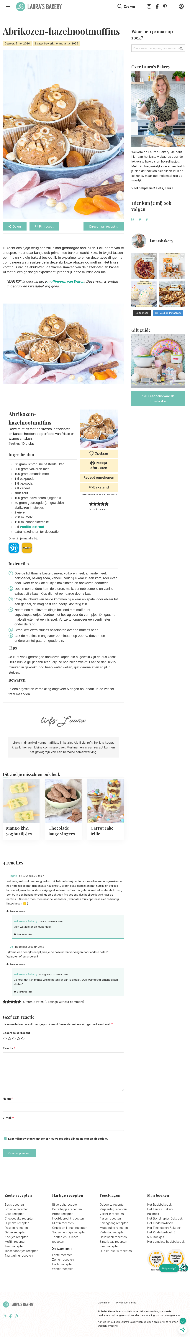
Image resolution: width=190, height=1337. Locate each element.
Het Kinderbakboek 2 (161, 1232)
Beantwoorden (17, 911)
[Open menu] (8, 6)
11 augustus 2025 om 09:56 (29, 946)
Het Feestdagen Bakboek (164, 1228)
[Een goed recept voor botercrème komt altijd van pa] (144, 294)
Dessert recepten (16, 1228)
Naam (8, 1098)
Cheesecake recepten (19, 1218)
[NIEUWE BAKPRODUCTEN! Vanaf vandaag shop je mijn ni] (172, 266)
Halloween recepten (113, 1237)
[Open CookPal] (184, 1268)
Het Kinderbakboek (160, 1223)
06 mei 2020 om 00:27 (31, 876)
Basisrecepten (14, 1204)
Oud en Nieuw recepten (116, 1251)
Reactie (9, 1048)
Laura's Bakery (39, 6)
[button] (91, 504)
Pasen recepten (110, 1218)
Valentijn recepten (112, 1214)
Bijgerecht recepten (65, 1204)
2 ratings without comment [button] (64, 1002)
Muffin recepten (15, 1241)
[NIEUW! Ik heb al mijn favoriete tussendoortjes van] (172, 294)
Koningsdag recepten (114, 1223)
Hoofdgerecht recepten (68, 1218)
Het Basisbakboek (159, 1204)
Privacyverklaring (126, 1302)
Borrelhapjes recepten (67, 1209)
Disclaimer (104, 1302)
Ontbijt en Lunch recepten (69, 1228)
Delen (17, 226)
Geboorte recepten (112, 1204)
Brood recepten (62, 1214)
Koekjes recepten (16, 1237)
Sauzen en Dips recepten (69, 1232)
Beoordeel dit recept (16, 1032)
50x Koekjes (155, 1237)
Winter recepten (62, 1269)
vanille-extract (32, 527)
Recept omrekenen (98, 477)
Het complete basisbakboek (166, 1241)
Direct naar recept (102, 226)
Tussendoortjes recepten (21, 1251)
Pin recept (46, 226)
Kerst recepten (109, 1246)
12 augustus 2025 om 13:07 (53, 974)
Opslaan (101, 453)
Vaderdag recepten (112, 1232)
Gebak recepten (15, 1232)
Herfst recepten (62, 1264)
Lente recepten (62, 1255)
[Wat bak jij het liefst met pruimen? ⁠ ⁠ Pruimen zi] (144, 266)
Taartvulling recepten (19, 1255)
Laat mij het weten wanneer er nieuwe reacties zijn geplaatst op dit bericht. (58, 1138)
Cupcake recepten (17, 1223)
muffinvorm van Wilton (65, 281)
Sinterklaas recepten (113, 1241)
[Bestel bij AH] (14, 548)
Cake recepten (14, 1214)
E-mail (8, 1117)
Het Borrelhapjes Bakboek (165, 1218)
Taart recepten (14, 1246)
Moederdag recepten (114, 1228)
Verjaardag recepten (113, 1209)
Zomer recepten (63, 1259)
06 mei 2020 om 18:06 (51, 921)
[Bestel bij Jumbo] (27, 548)
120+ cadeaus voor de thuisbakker (158, 398)
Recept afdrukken (98, 465)
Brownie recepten (17, 1209)
